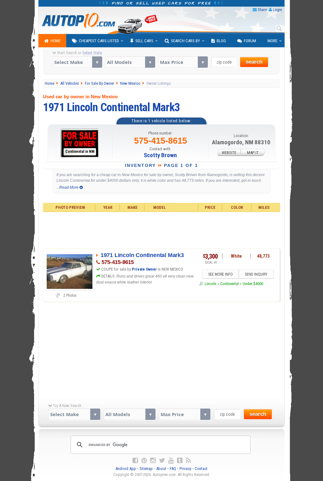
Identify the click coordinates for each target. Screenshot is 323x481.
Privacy (185, 468)
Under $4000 (253, 283)
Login (277, 9)
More (272, 40)
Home (55, 40)
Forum (250, 40)
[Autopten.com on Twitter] (162, 460)
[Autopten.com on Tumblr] (180, 460)
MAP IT (253, 152)
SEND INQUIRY (256, 274)
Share (262, 9)
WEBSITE (229, 152)
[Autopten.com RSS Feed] (188, 460)
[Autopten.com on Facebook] (135, 460)
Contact (201, 468)
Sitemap (146, 468)
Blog (221, 40)
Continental (229, 283)
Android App (125, 468)
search (254, 62)
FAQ (173, 468)
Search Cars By (185, 40)
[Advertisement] (161, 229)
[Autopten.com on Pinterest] (144, 460)
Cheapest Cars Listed (99, 40)
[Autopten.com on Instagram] (153, 460)
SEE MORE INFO (220, 274)
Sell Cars (144, 40)
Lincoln (210, 283)
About (161, 468)
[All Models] (130, 62)
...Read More (67, 187)
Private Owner (144, 269)
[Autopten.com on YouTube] (171, 460)
